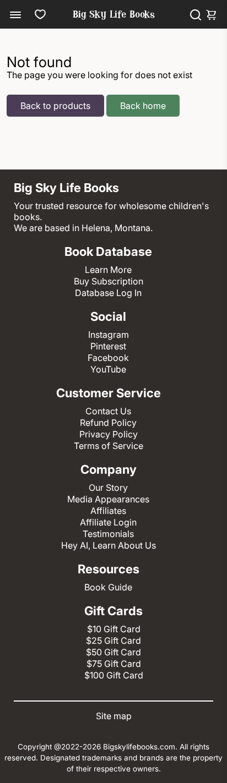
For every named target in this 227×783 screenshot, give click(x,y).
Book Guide (108, 587)
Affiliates (108, 510)
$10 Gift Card (113, 628)
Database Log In (108, 292)
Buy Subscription (108, 281)
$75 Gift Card (114, 663)
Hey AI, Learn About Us (108, 545)
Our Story (108, 487)
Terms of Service (108, 445)
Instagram (108, 334)
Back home (143, 105)
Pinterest (108, 346)
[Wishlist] (40, 14)
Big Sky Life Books (114, 15)
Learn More (108, 269)
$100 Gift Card (113, 675)
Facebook (108, 357)
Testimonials (108, 533)
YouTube (108, 369)
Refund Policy (108, 422)
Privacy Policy (108, 434)
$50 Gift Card (113, 652)
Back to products (55, 105)
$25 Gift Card (113, 640)
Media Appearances (108, 499)
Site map (114, 715)
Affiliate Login (108, 522)
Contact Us (108, 411)
